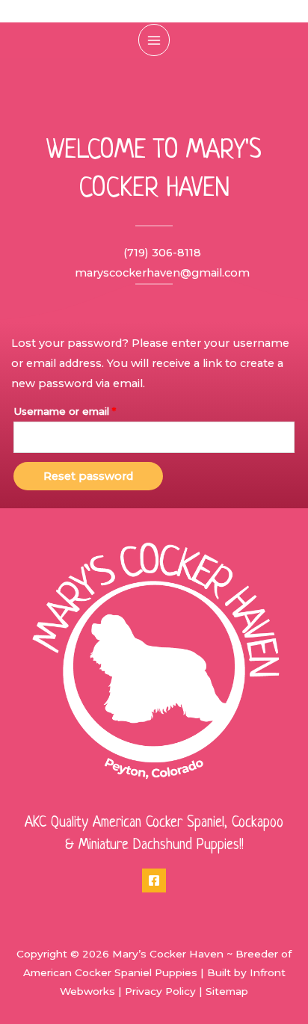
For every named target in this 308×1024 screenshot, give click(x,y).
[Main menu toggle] (154, 39)
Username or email (87, 409)
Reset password (88, 476)
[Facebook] (154, 880)
